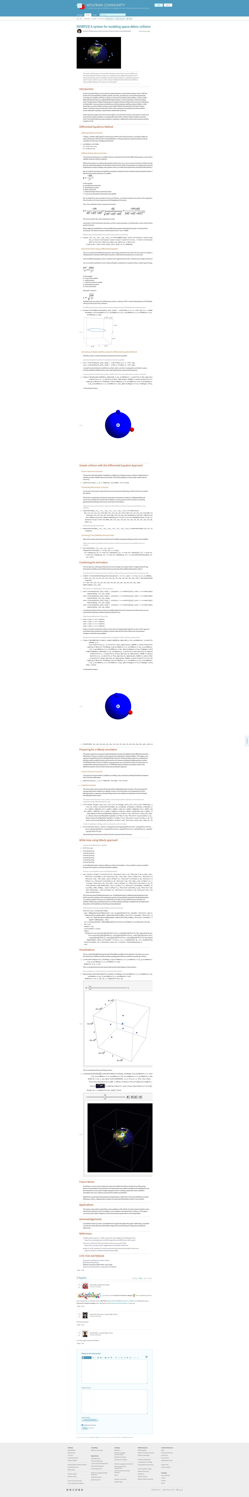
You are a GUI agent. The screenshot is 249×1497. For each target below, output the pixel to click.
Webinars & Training (120, 1457)
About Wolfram (165, 1475)
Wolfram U (117, 1450)
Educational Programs (120, 1459)
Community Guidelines (94, 1437)
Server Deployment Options (76, 1483)
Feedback (247, 741)
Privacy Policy (171, 1490)
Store (162, 1450)
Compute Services (73, 1458)
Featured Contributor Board (118, 1303)
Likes (145, 1278)
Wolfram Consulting (97, 1450)
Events (163, 1483)
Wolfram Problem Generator (146, 1453)
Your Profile (129, 1301)
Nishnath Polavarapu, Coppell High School (103, 1314)
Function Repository (97, 1461)
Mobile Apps (71, 1470)
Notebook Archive (96, 1477)
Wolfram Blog (118, 1482)
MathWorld (141, 1474)
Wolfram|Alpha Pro (73, 1467)
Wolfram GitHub (95, 1480)
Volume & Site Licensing (74, 1481)
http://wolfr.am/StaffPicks (115, 1301)
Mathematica (71, 1453)
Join (159, 5)
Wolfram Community (120, 1479)
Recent (150, 1278)
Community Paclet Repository (99, 1463)
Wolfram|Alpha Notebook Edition (77, 1465)
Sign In (168, 5)
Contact (163, 1480)
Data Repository (95, 1458)
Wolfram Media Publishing (145, 1479)
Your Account (165, 1458)
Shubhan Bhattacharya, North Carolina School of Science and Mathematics (106, 31)
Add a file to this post (90, 1420)
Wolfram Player (72, 1476)
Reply (78, 1270)
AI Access (70, 1455)
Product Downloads (167, 1453)
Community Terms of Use (127, 1437)
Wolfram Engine (72, 1474)
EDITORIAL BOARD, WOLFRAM (99, 1285)
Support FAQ (164, 1465)
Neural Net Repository (97, 1466)
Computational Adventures (146, 1465)
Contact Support (166, 1467)
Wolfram (158, 1490)
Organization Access (167, 1460)
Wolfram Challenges (143, 1455)
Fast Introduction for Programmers (120, 1467)
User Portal (164, 1455)
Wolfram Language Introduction (123, 1464)
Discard (92, 1428)
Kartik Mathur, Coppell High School (101, 1333)
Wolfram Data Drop (143, 1471)
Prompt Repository (96, 1469)
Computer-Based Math (144, 1459)
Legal (163, 1490)
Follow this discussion (89, 1425)
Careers (163, 1478)
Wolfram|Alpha (142, 1450)
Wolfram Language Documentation (119, 1453)
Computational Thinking (145, 1462)
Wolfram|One (71, 1450)
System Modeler (72, 1460)
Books (116, 1475)
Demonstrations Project (145, 1469)
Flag (83, 1270)
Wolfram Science (142, 1476)
